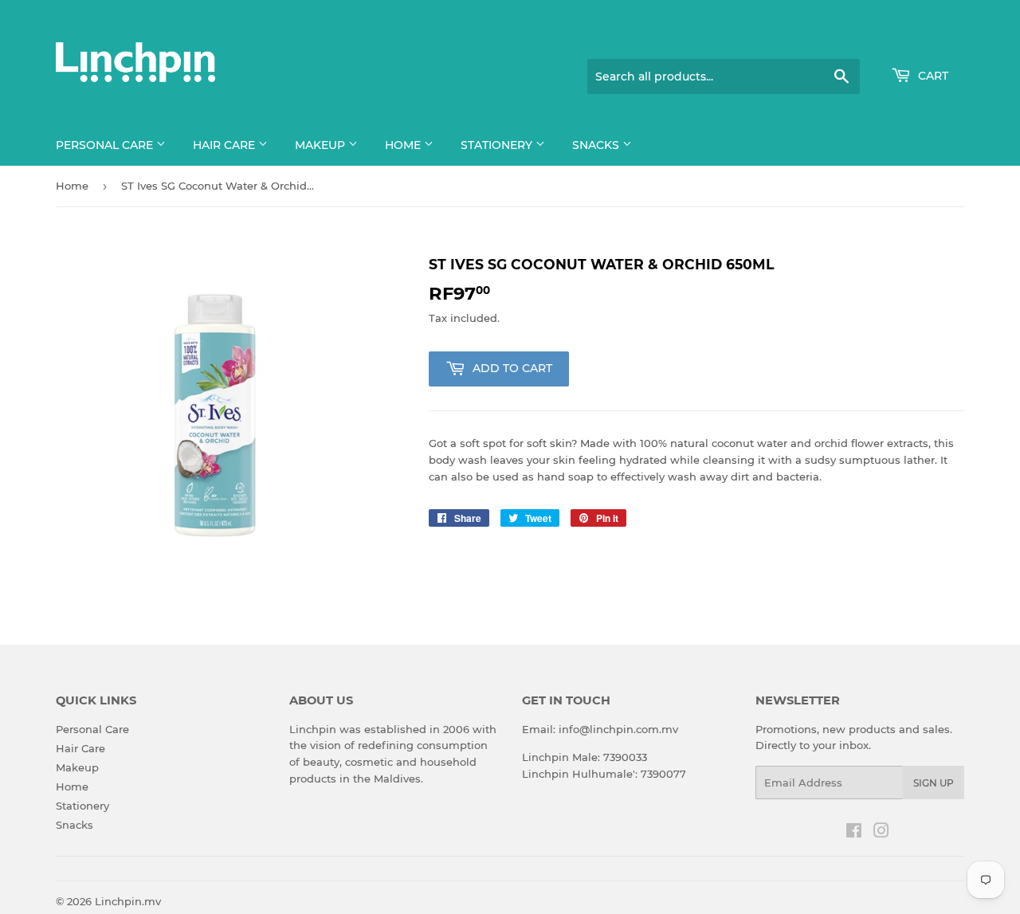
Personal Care (106, 145)
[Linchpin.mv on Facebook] (853, 832)
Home (404, 145)
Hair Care (225, 145)
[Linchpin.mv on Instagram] (881, 832)
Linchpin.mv (128, 901)
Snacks (597, 145)
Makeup (321, 145)
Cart (931, 76)
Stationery (498, 145)
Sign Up (933, 783)
